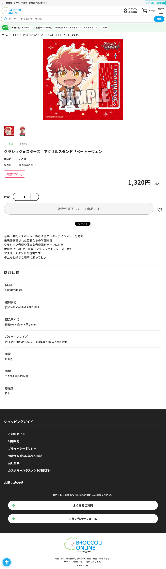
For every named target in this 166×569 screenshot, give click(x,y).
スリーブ (105, 27)
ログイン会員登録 (132, 10)
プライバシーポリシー (22, 448)
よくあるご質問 (83, 505)
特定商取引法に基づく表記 (25, 456)
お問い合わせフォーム (83, 519)
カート (151, 10)
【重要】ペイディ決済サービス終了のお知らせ (26, 2)
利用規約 (13, 441)
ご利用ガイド (16, 434)
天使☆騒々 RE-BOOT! (22, 27)
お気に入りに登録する (159, 210)
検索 (159, 19)
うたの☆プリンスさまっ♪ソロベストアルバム (76, 27)
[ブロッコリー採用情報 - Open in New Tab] (155, 3)
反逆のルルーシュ (44, 27)
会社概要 (13, 463)
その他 (22, 159)
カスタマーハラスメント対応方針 (29, 470)
